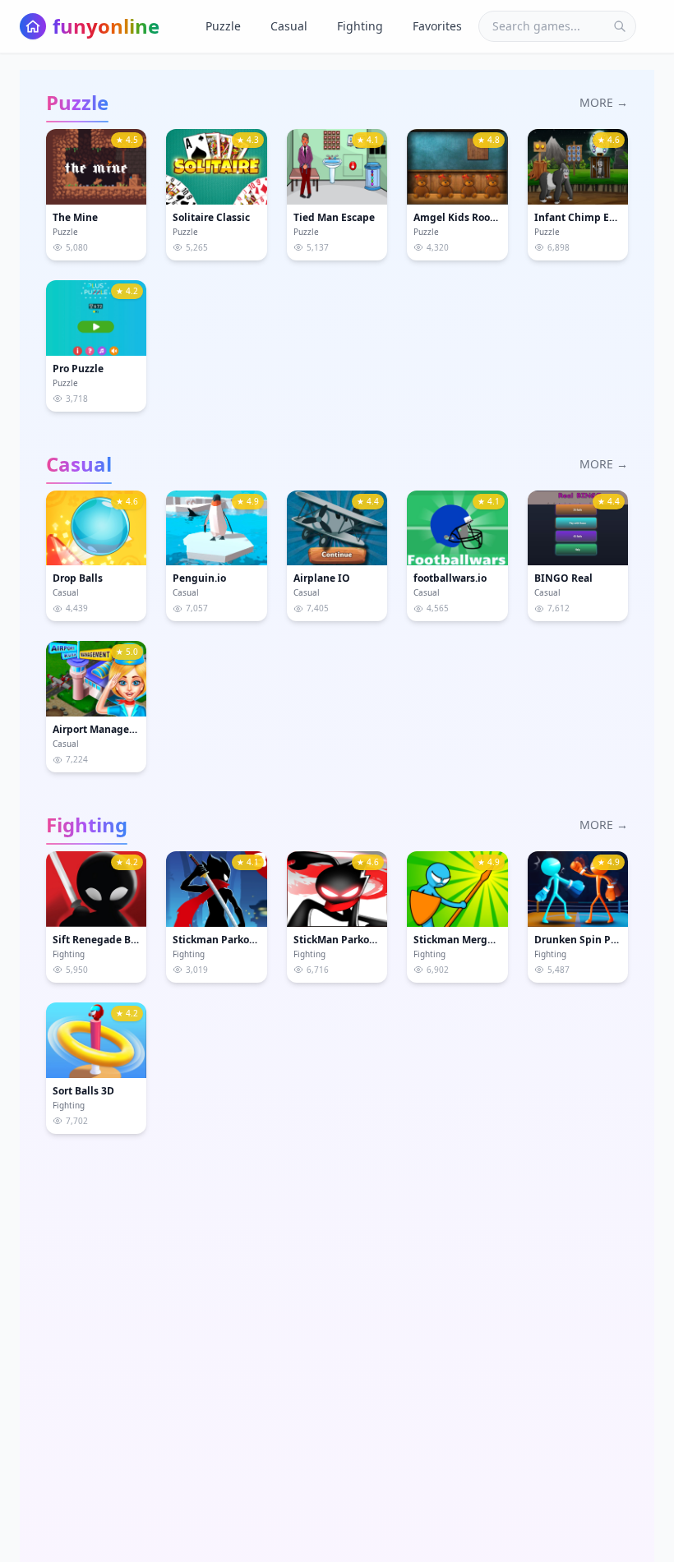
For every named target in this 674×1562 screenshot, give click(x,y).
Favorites (437, 26)
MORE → (603, 102)
